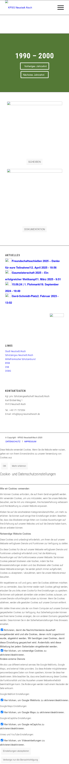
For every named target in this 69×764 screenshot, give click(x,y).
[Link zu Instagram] (61, 437)
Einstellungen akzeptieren (16, 750)
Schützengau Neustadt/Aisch (19, 355)
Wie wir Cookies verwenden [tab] (14, 488)
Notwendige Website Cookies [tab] (15, 533)
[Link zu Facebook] (55, 437)
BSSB (7, 363)
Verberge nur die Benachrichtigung (20, 759)
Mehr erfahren (19, 465)
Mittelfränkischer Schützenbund (20, 359)
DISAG (8, 370)
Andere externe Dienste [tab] (12, 659)
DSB (7, 367)
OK (4, 465)
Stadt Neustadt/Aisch (15, 351)
